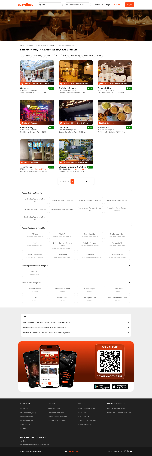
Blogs (108, 5)
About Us (24, 409)
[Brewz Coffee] (115, 77)
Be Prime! (116, 5)
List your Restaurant (116, 409)
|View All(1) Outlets (79, 169)
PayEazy (82, 413)
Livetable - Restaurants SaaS (119, 413)
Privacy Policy (84, 424)
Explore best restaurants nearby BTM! (34, 444)
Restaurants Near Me (57, 420)
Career (23, 428)
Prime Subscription (86, 409)
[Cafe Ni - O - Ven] (76, 77)
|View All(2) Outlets (40, 169)
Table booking (54, 409)
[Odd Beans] (76, 117)
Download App (26, 420)
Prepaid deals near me (57, 416)
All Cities (23, 441)
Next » (88, 181)
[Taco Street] (37, 156)
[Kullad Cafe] (115, 117)
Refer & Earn (83, 416)
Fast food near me (56, 413)
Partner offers (26, 416)
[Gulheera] (37, 77)
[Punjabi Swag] (37, 117)
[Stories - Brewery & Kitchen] (76, 156)
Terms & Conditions (87, 420)
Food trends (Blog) (28, 413)
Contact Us (98, 5)
